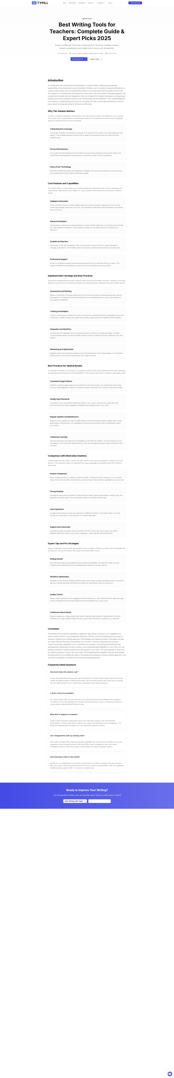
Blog (64, 3)
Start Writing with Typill (74, 801)
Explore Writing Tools (99, 801)
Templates (81, 3)
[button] (170, 1074)
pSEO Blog (72, 3)
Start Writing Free (77, 59)
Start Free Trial (135, 3)
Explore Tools (94, 59)
